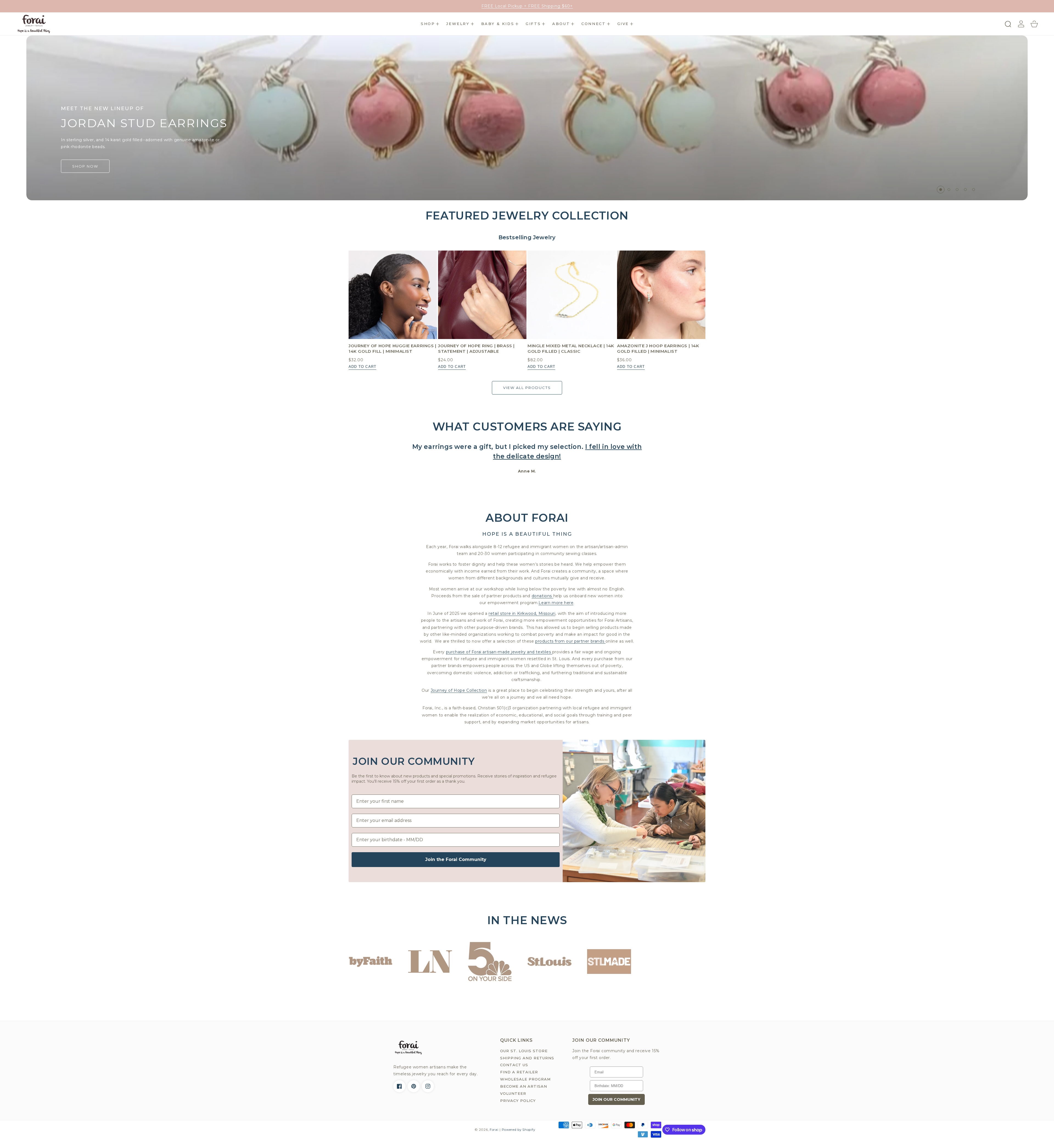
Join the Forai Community (455, 859)
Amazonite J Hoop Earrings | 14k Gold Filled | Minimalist (658, 348)
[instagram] (428, 1086)
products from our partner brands (570, 641)
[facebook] (399, 1086)
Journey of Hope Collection (459, 690)
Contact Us (514, 1065)
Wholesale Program (525, 1079)
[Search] (1007, 23)
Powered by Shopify (518, 1130)
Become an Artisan (523, 1086)
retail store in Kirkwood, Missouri (522, 613)
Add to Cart (362, 367)
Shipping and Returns (527, 1058)
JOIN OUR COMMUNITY (616, 1099)
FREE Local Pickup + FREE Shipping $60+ (527, 6)
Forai (494, 1130)
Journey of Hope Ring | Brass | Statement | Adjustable (476, 348)
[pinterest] (414, 1086)
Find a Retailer (519, 1072)
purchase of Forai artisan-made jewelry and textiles (499, 651)
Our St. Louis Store (524, 1051)
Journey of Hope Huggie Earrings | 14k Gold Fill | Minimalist (392, 348)
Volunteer (513, 1093)
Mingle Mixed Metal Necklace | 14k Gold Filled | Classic (571, 348)
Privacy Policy (518, 1100)
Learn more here (556, 602)
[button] (430, 24)
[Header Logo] (34, 23)
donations (542, 595)
